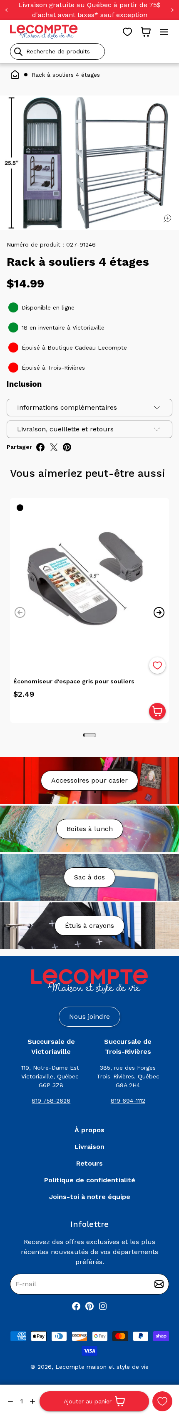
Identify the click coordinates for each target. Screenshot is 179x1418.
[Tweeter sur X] (54, 447)
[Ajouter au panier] (157, 711)
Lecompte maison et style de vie (102, 1366)
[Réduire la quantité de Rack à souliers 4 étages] (10, 1401)
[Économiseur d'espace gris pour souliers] (89, 577)
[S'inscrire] (159, 1284)
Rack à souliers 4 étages (66, 74)
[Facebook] (76, 1306)
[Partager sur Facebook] (40, 447)
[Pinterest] (89, 1306)
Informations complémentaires (67, 407)
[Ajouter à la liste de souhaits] (157, 665)
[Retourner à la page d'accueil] (89, 981)
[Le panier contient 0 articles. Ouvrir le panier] (146, 32)
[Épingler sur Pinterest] (67, 447)
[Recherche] (18, 52)
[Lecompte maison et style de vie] (44, 31)
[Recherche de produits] (89, 51)
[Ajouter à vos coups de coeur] (162, 1401)
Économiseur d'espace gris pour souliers (73, 681)
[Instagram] (103, 1306)
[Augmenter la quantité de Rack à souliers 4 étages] (32, 1401)
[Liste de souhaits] (127, 32)
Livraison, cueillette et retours (65, 429)
